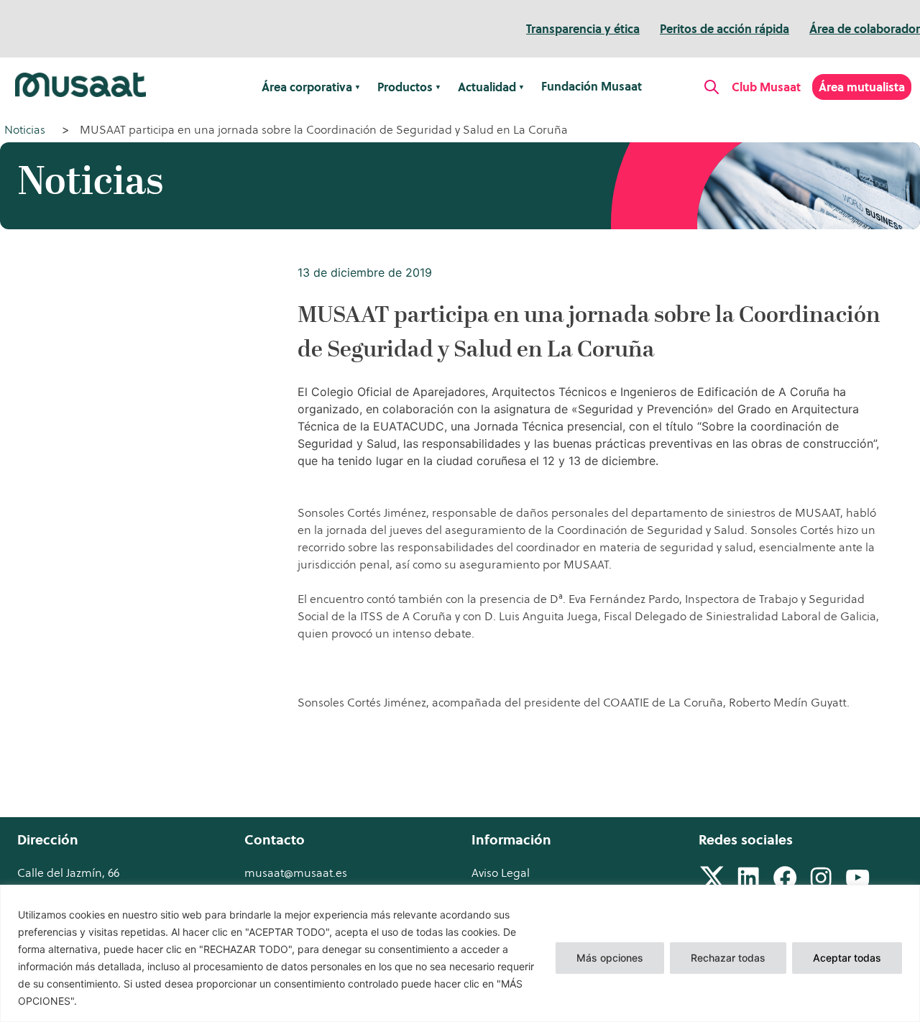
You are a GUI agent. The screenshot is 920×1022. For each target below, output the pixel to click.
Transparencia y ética (583, 29)
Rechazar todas (728, 958)
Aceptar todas (847, 958)
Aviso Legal (501, 872)
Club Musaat (766, 87)
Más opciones (609, 958)
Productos (405, 87)
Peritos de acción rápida (724, 29)
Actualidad (487, 87)
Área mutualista (862, 87)
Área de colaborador (864, 29)
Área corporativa (307, 87)
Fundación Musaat (591, 86)
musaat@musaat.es (295, 872)
